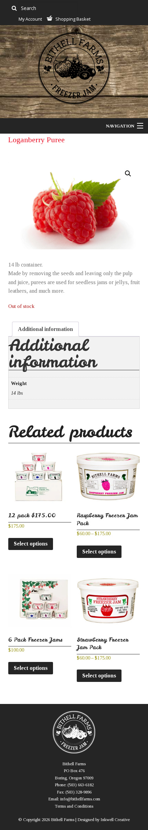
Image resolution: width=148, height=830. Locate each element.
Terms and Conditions (74, 806)
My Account (30, 19)
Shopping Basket (73, 19)
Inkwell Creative (115, 819)
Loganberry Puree (36, 139)
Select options (30, 544)
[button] (128, 173)
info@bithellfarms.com (80, 799)
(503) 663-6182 (80, 784)
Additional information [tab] (45, 329)
